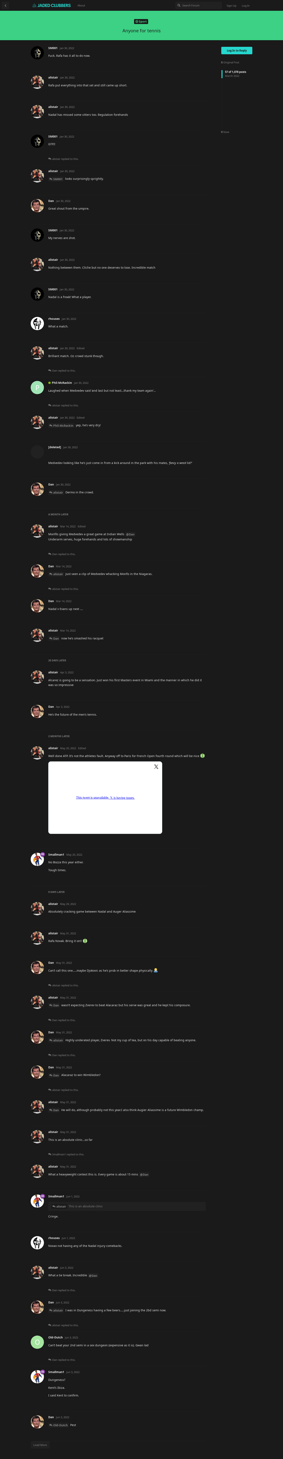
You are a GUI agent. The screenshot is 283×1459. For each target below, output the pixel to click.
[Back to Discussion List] (5, 5)
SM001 (58, 179)
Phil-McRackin (63, 426)
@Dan (130, 534)
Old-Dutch (60, 1425)
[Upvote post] (182, 64)
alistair (58, 492)
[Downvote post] (191, 64)
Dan (56, 638)
